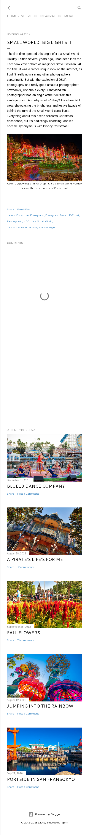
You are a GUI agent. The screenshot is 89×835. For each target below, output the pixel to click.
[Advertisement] (44, 386)
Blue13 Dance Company (36, 486)
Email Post (24, 209)
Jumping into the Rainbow (40, 706)
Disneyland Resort (56, 215)
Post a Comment (28, 493)
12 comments (25, 567)
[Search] (79, 7)
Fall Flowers (23, 632)
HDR (27, 221)
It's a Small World (41, 221)
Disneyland (37, 215)
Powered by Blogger (48, 814)
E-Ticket (74, 215)
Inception (29, 16)
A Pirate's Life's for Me (35, 559)
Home (12, 16)
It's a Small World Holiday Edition (27, 227)
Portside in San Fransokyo (41, 779)
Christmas (22, 215)
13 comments (25, 640)
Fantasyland (14, 221)
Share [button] (10, 209)
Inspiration (51, 16)
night (52, 227)
